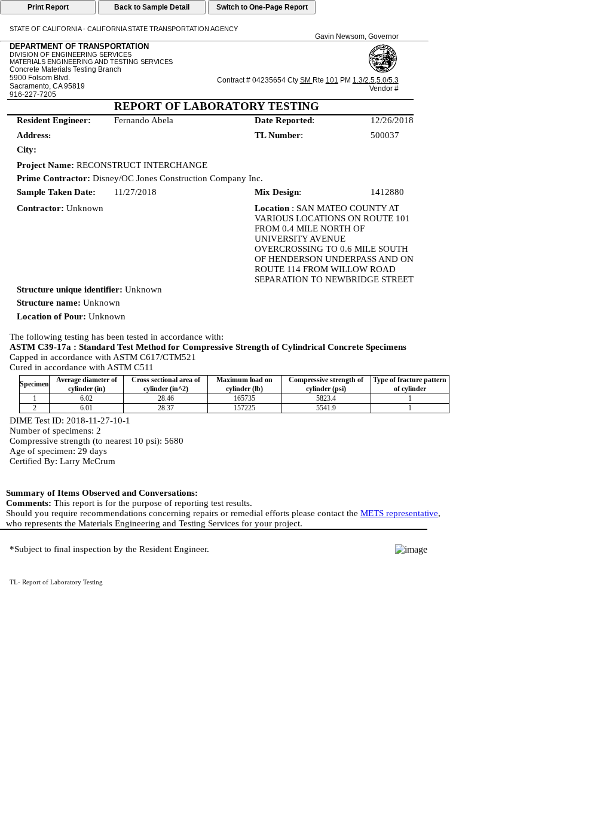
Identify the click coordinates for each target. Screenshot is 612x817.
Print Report (48, 7)
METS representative (399, 513)
